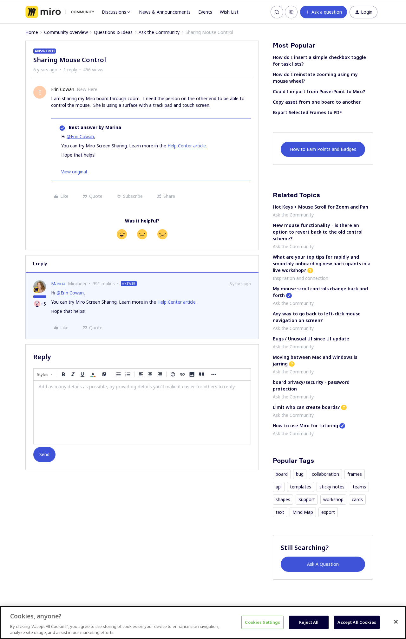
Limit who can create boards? (306, 407)
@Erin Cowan (80, 136)
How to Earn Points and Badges (323, 149)
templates (300, 487)
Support (306, 499)
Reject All (308, 622)
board (282, 474)
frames (354, 474)
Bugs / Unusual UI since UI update (311, 339)
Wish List (229, 12)
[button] (323, 12)
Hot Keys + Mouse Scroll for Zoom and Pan (320, 207)
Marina (58, 284)
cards (357, 499)
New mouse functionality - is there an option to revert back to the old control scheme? (318, 232)
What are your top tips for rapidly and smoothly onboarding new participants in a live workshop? (321, 263)
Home (31, 32)
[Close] (396, 622)
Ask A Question (323, 564)
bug (300, 474)
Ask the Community (159, 32)
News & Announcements (165, 12)
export (328, 512)
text (280, 512)
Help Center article (186, 146)
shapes (283, 499)
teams (359, 487)
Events (205, 12)
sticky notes (331, 487)
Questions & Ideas (113, 32)
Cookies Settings (262, 622)
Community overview (66, 32)
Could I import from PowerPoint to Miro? (319, 91)
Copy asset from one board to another (317, 102)
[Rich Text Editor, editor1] (142, 412)
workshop (333, 499)
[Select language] (291, 12)
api (279, 487)
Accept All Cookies (356, 622)
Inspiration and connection (300, 278)
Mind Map (302, 512)
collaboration (325, 474)
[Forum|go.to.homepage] (59, 12)
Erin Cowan (62, 89)
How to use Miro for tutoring (305, 426)
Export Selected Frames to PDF (307, 112)
